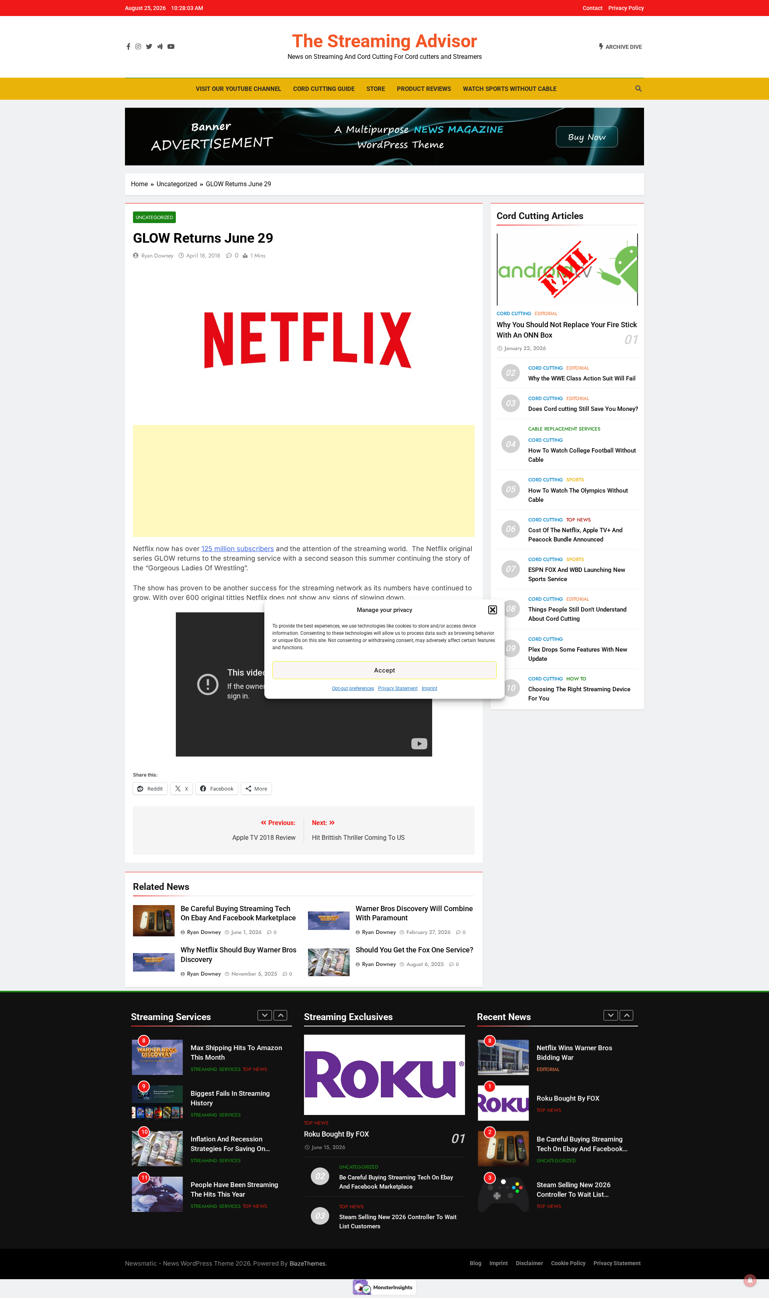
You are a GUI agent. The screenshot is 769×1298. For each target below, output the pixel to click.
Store (375, 89)
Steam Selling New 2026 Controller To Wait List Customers (574, 1195)
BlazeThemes (308, 1263)
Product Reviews (424, 89)
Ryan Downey (157, 256)
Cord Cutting (514, 313)
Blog (475, 1263)
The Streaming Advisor (384, 41)
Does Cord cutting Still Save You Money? (583, 409)
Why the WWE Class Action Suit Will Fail (582, 378)
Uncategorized (154, 217)
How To (576, 678)
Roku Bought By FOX (336, 1134)
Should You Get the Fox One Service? (414, 950)
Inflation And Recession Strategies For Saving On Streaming (228, 1149)
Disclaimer (529, 1263)
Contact (593, 8)
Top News (578, 519)
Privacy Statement (398, 688)
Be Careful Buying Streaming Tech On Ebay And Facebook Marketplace (580, 1149)
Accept (384, 670)
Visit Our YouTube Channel (238, 89)
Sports (575, 480)
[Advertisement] (304, 481)
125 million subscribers (237, 549)
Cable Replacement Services (564, 429)
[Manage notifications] (750, 1280)
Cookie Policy (568, 1263)
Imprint (429, 688)
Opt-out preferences (353, 688)
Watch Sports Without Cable (509, 89)
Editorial (546, 313)
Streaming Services (216, 1069)
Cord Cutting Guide (323, 89)
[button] (493, 610)
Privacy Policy (626, 8)
